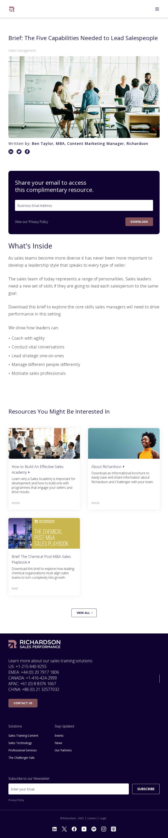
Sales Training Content (23, 735)
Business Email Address (34, 205)
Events (59, 735)
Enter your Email (22, 789)
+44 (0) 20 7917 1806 (40, 672)
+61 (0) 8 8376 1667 (38, 683)
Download (139, 222)
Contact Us (23, 703)
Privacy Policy (38, 221)
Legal (103, 818)
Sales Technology (20, 743)
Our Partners (63, 750)
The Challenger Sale (21, 758)
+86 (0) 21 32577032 (40, 689)
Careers (91, 818)
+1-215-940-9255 (31, 666)
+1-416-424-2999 (41, 678)
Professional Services (22, 750)
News (58, 743)
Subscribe (145, 789)
